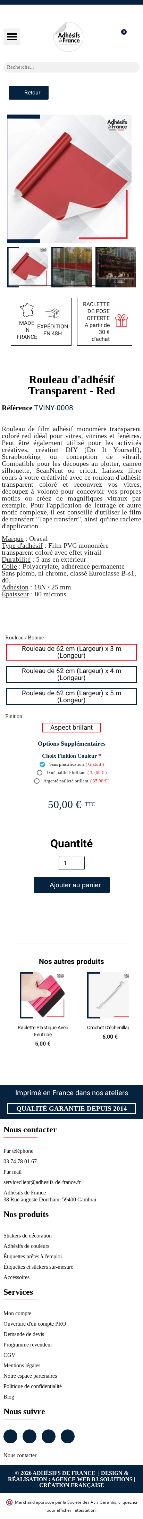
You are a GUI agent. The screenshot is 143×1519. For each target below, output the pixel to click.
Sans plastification (76, 764)
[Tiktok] (68, 1436)
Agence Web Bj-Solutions (92, 1479)
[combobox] (62, 67)
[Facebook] (10, 1436)
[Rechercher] (134, 67)
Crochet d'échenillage (110, 1027)
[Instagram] (29, 1436)
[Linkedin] (49, 1436)
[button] (11, 36)
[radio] (71, 652)
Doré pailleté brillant (76, 772)
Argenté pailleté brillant (76, 780)
